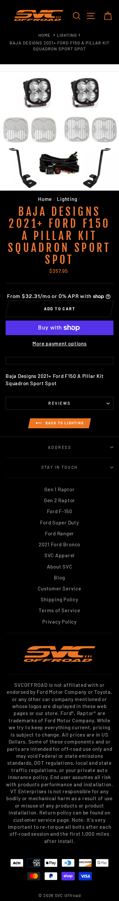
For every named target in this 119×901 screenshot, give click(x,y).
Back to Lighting (64, 423)
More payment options (59, 343)
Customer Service (59, 588)
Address (59, 447)
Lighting (67, 35)
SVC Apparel (59, 555)
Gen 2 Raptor (59, 500)
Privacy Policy (59, 622)
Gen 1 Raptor (59, 489)
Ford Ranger (59, 533)
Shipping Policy (59, 599)
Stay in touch (59, 467)
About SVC (59, 567)
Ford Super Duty (59, 522)
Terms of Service (59, 610)
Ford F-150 (59, 511)
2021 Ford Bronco (59, 544)
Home (44, 35)
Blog (59, 577)
